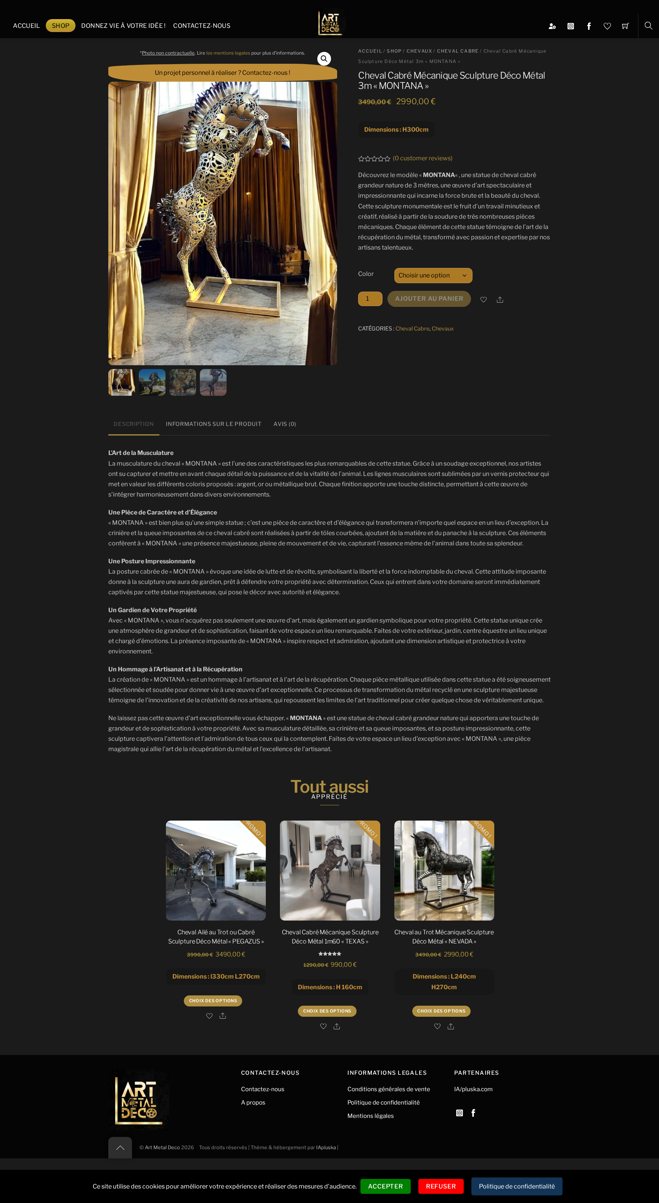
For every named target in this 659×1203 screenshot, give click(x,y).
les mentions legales (228, 53)
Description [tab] (134, 424)
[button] (324, 59)
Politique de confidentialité (383, 1102)
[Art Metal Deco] (330, 22)
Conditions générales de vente (388, 1089)
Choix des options (213, 1000)
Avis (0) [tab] (284, 424)
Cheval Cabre (458, 51)
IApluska (326, 1147)
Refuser (441, 1186)
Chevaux (419, 51)
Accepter (385, 1186)
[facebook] (473, 1111)
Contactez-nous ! (266, 72)
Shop (60, 25)
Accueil (26, 25)
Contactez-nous (201, 25)
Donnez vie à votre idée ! (123, 25)
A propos (253, 1102)
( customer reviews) (423, 158)
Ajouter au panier (429, 298)
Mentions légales (370, 1115)
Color (366, 273)
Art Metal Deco (162, 1147)
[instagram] (459, 1111)
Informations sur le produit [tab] (213, 424)
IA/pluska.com (473, 1089)
